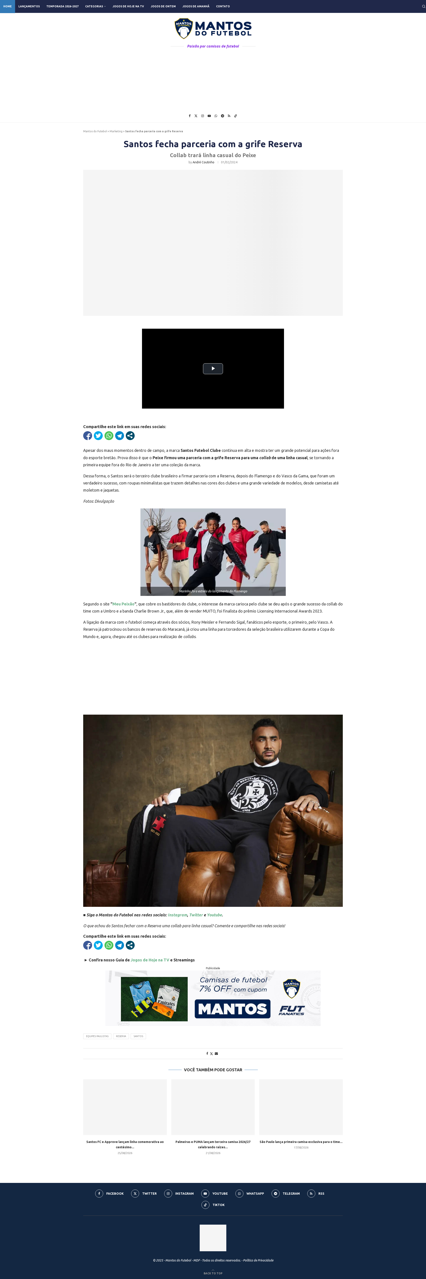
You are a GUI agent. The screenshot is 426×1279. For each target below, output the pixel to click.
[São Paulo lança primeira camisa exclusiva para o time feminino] (301, 1107)
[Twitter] (195, 115)
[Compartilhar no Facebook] (87, 435)
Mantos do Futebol (95, 131)
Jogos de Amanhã (195, 6)
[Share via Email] (216, 1053)
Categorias (94, 6)
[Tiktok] (235, 115)
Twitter (196, 915)
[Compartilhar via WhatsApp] (109, 435)
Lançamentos (29, 6)
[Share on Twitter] (211, 1054)
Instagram (177, 915)
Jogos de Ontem (163, 6)
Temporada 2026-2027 (62, 6)
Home (7, 6)
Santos (138, 1036)
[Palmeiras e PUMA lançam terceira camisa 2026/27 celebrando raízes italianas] (213, 1107)
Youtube (214, 915)
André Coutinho (203, 162)
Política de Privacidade (258, 1260)
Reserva (121, 1036)
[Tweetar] (98, 435)
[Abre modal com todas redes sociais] (130, 435)
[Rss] (229, 115)
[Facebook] (190, 115)
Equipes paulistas (97, 1036)
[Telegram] (222, 115)
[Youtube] (209, 115)
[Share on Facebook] (207, 1053)
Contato (223, 6)
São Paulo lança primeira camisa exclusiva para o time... (301, 1142)
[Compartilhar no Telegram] (119, 435)
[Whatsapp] (216, 115)
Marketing (116, 131)
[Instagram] (202, 115)
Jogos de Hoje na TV (128, 6)
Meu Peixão (123, 604)
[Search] (424, 6)
